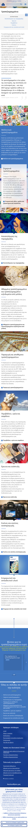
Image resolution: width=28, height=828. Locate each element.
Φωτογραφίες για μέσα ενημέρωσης (13, 738)
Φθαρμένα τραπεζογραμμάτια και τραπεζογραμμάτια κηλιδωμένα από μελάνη (12, 326)
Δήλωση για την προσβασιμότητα (12, 772)
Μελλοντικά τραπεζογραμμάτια (13, 158)
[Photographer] (27, 211)
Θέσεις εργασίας (7, 733)
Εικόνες (14, 25)
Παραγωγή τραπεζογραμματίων (13, 387)
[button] (25, 1)
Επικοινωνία (6, 740)
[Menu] (25, 4)
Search (21, 4)
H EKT (4, 731)
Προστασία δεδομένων (9, 766)
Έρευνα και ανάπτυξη (10, 497)
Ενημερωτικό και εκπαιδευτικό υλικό (14, 27)
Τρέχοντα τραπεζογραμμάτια (11, 697)
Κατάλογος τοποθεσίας (9, 778)
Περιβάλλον (14, 23)
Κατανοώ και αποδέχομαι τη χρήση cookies (15, 822)
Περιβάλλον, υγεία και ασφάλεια (13, 440)
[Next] (26, 662)
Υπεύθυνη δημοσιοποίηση (10, 757)
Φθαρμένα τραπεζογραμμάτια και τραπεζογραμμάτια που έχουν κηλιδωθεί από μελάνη (14, 707)
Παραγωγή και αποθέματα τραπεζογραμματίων (10, 702)
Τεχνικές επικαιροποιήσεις (10, 755)
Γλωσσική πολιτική (8, 775)
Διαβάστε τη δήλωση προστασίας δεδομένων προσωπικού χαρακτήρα (15, 814)
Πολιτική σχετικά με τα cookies (11, 770)
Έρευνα (14, 21)
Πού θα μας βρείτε (8, 742)
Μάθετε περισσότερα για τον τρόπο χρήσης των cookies (15, 818)
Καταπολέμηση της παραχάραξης (14, 18)
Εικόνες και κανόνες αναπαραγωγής (14, 552)
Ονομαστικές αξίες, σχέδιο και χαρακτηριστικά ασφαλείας (13, 202)
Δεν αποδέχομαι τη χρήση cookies (15, 825)
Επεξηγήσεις (6, 735)
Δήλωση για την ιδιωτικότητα (11, 768)
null (14, 674)
